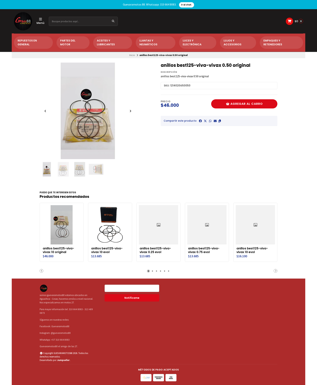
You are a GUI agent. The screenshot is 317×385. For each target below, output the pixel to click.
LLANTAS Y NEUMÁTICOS (148, 42)
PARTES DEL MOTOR (67, 42)
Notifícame (131, 298)
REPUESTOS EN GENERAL (27, 42)
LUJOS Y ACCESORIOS (232, 42)
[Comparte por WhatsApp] (210, 120)
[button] (219, 120)
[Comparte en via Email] (215, 120)
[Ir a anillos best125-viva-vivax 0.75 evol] (207, 225)
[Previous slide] (45, 111)
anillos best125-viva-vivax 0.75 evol (203, 250)
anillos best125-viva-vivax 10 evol (107, 250)
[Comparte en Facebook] (200, 120)
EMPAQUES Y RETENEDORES (272, 42)
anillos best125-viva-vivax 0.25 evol (155, 250)
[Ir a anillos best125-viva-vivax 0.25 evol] (158, 225)
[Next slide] (130, 111)
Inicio (132, 55)
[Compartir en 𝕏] (205, 120)
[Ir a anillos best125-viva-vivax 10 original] (61, 225)
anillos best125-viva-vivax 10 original (58, 250)
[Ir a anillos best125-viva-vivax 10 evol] (110, 225)
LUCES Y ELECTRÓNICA (192, 42)
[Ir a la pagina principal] (23, 21)
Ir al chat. (186, 4)
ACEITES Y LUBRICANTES (106, 42)
